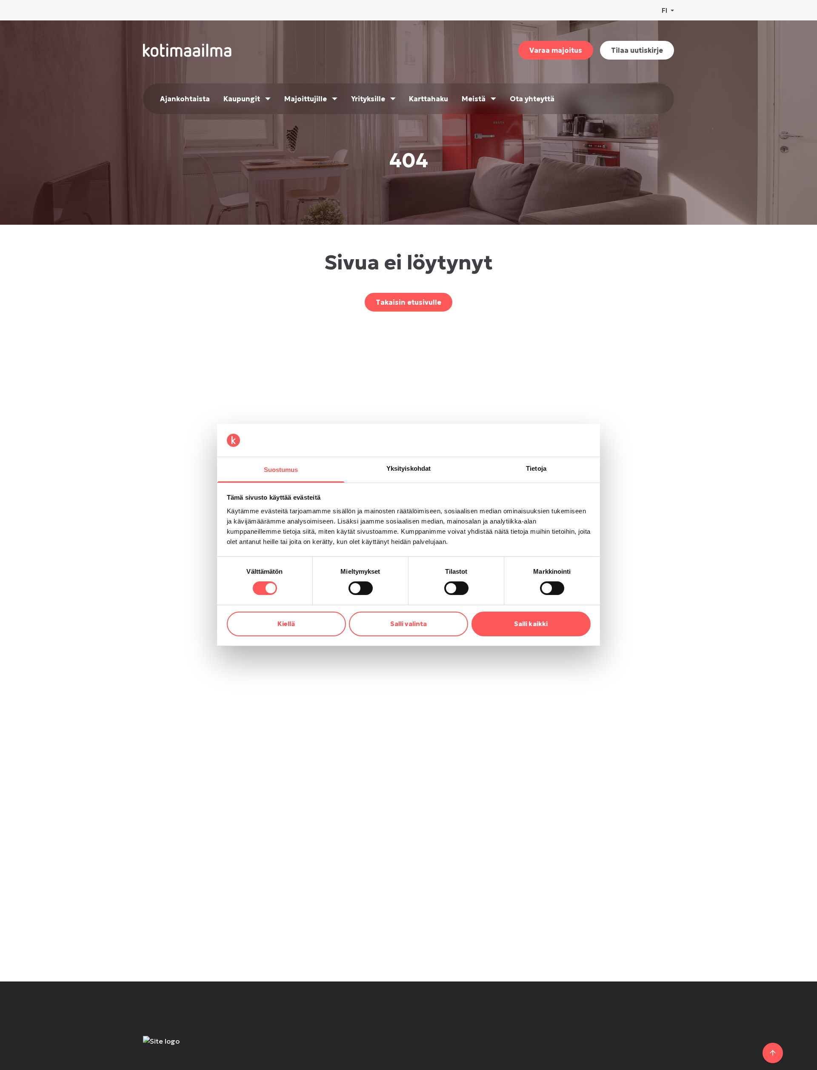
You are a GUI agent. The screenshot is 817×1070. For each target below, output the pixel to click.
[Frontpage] (205, 1049)
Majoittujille (305, 98)
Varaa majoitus (555, 50)
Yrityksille (368, 98)
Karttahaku (428, 98)
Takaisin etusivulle (408, 302)
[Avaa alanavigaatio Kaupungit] (268, 99)
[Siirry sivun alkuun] (773, 1053)
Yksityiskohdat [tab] (408, 468)
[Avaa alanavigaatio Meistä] (493, 99)
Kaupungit (241, 98)
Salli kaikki (531, 624)
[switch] (361, 588)
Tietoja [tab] (536, 468)
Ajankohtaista (185, 98)
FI (664, 10)
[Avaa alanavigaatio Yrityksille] (393, 99)
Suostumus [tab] (281, 469)
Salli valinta (408, 624)
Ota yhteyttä (532, 98)
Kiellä (286, 624)
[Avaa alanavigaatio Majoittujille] (334, 99)
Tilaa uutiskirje (637, 50)
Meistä (474, 98)
